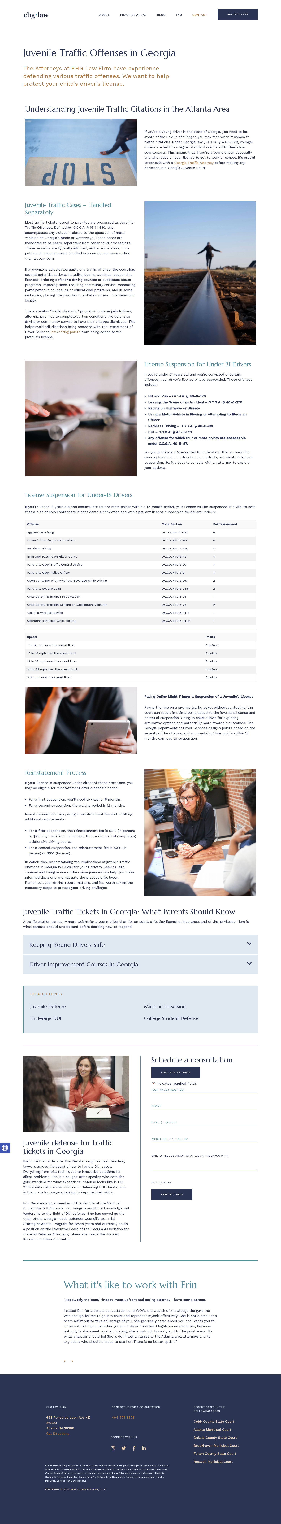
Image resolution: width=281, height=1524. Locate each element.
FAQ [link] (179, 14)
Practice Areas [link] (133, 14)
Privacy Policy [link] (161, 1182)
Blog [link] (161, 14)
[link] (5, 1148)
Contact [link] (199, 14)
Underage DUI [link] (45, 1018)
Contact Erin (172, 1194)
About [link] (104, 14)
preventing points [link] (65, 332)
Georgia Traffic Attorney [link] (194, 163)
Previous (66, 1362)
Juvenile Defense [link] (48, 1006)
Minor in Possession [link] (165, 1006)
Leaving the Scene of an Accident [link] (176, 402)
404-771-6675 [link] (237, 14)
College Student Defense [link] (171, 1018)
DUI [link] (151, 432)
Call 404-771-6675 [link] (175, 1072)
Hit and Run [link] (158, 396)
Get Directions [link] (57, 1433)
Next (73, 1362)
